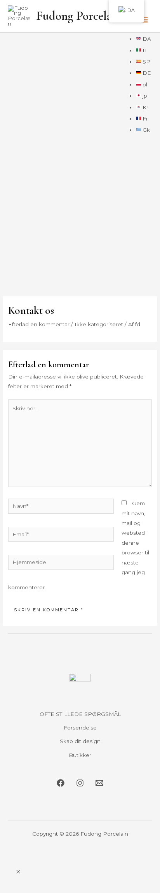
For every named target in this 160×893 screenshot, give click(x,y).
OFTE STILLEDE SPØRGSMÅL (80, 714)
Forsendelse (80, 727)
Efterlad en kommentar (39, 324)
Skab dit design (80, 741)
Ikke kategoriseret (99, 324)
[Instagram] (80, 783)
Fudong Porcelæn (78, 16)
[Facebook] (60, 783)
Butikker (80, 755)
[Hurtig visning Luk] (18, 872)
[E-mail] (99, 783)
